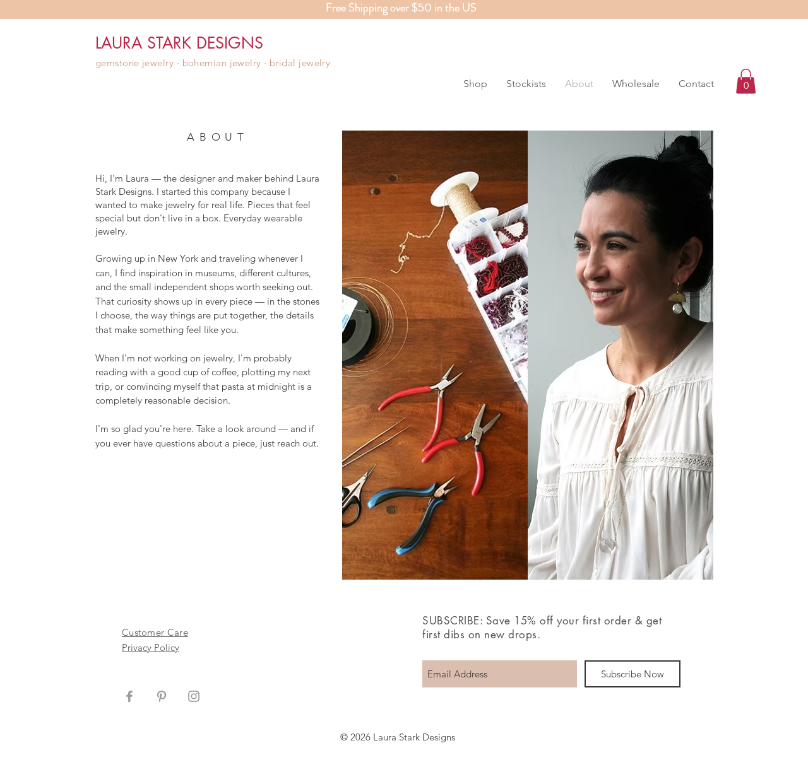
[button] (475, 83)
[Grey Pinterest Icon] (161, 696)
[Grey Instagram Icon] (193, 696)
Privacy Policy (150, 647)
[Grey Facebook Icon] (129, 696)
